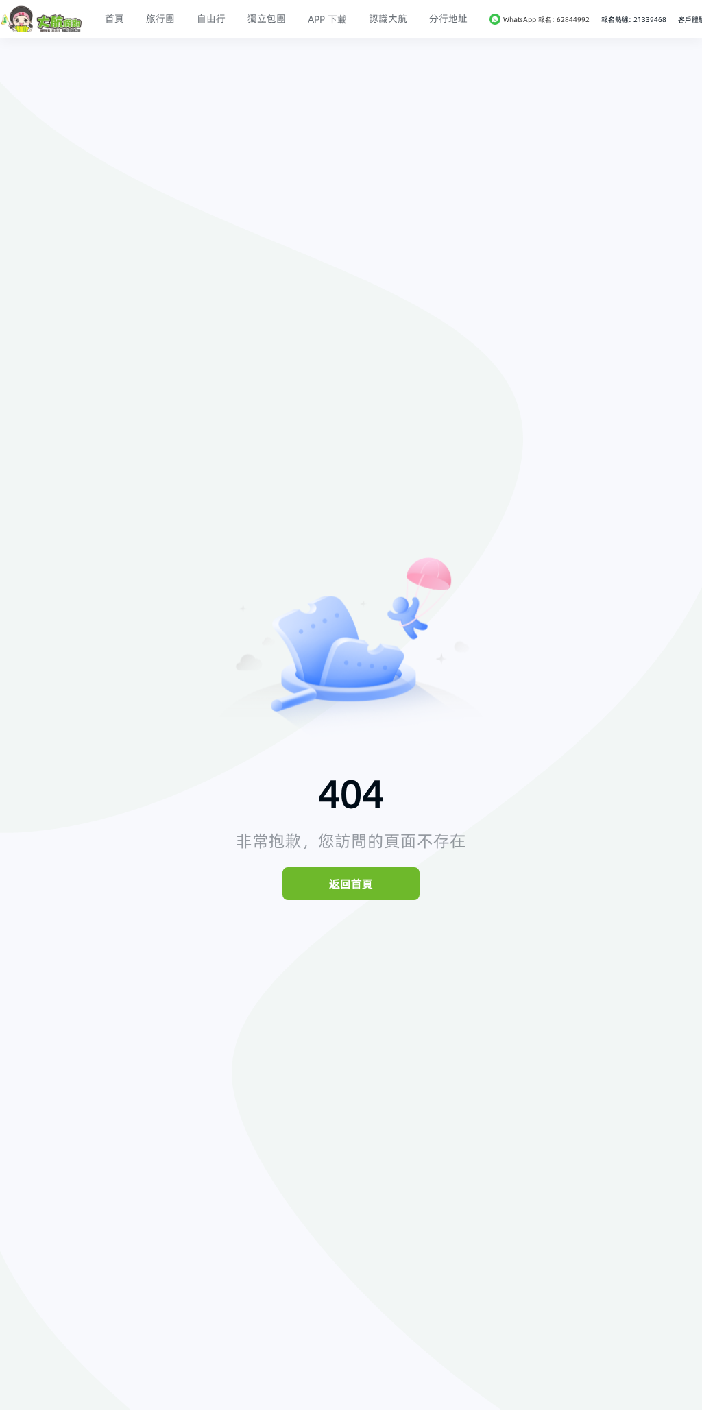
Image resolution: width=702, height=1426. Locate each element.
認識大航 (388, 18)
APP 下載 (327, 19)
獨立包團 (266, 18)
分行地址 (448, 18)
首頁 (114, 18)
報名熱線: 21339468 (633, 19)
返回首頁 (351, 883)
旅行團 (160, 18)
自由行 (211, 18)
